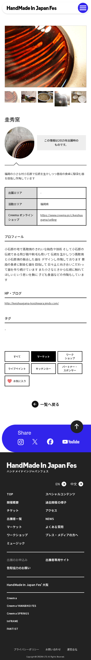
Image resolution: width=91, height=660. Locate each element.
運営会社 (72, 649)
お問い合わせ (53, 649)
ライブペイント (17, 368)
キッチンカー (43, 368)
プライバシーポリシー (26, 649)
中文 (73, 484)
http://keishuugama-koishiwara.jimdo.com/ (32, 303)
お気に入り (19, 381)
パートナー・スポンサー (69, 368)
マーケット (43, 356)
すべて (17, 356)
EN (57, 484)
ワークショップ (70, 356)
